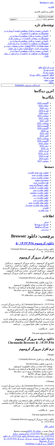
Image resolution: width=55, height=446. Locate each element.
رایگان (51, 82)
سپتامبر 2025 (43, 123)
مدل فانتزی (43, 210)
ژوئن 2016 (44, 146)
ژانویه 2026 (44, 113)
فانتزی (51, 7)
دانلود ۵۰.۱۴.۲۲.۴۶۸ (17, 436)
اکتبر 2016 (44, 136)
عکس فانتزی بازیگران (39, 188)
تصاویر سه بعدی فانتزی (38, 172)
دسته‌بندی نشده (42, 180)
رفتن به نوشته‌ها (47, 2)
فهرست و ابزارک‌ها (46, 16)
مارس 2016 (43, 153)
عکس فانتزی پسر (41, 190)
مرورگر (28, 439)
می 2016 (45, 148)
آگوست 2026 (43, 103)
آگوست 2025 (43, 126)
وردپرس (45, 229)
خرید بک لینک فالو (46, 67)
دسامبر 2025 (43, 116)
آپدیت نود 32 (48, 70)
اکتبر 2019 (44, 133)
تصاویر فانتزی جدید (40, 175)
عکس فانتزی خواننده (39, 193)
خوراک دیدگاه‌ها (42, 227)
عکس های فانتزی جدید (38, 203)
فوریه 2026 (44, 111)
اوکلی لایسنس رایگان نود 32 (42, 75)
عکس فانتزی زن (41, 198)
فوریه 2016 (44, 156)
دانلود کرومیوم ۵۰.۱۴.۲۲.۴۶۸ (35, 243)
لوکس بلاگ (49, 426)
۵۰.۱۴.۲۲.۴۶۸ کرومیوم (29, 433)
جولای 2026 (43, 105)
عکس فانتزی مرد (41, 200)
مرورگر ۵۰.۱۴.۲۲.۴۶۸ (14, 439)
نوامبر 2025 (44, 118)
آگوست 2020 (43, 128)
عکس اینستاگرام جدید (39, 185)
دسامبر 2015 (43, 161)
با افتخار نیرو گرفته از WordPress (39, 444)
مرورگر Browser (46, 441)
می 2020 (45, 131)
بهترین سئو (49, 80)
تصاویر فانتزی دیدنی (40, 177)
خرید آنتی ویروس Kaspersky (27, 85)
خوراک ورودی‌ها (42, 224)
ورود (46, 222)
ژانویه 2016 (44, 158)
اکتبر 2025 (44, 121)
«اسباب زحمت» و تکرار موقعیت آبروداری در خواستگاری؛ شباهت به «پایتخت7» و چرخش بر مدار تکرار (26, 53)
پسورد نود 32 (48, 72)
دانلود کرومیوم (39, 439)
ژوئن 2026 (44, 108)
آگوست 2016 (43, 141)
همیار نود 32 (49, 77)
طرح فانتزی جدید (41, 183)
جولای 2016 (43, 143)
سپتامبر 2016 (43, 138)
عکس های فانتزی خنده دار (37, 205)
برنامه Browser (33, 436)
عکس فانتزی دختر (40, 195)
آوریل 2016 (44, 151)
